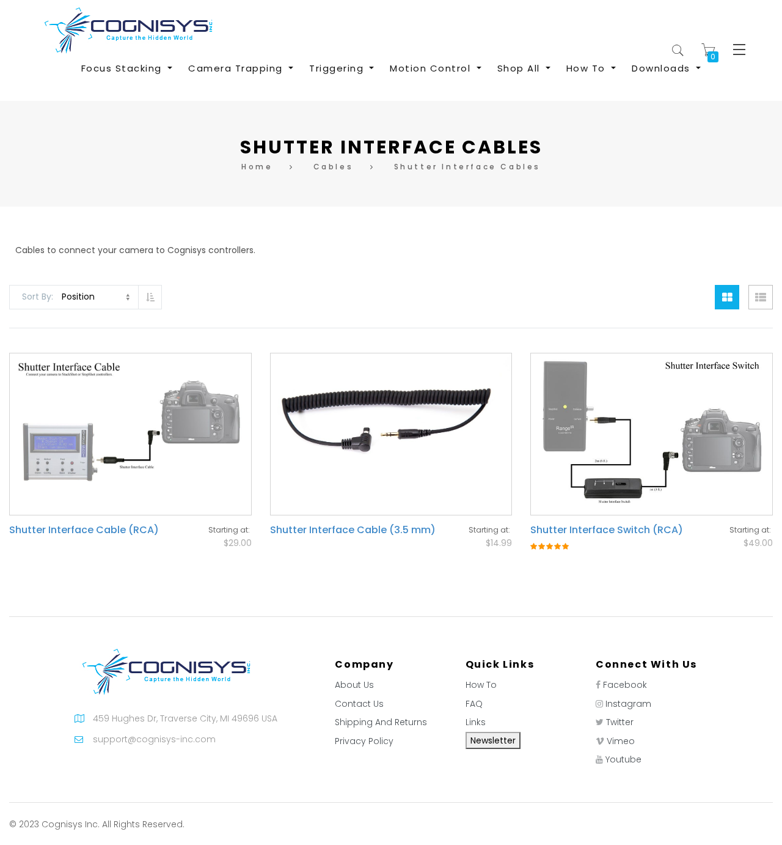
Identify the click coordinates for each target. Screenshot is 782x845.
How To (481, 685)
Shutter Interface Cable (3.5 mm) (353, 530)
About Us (354, 685)
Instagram (628, 704)
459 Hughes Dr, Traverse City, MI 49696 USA (185, 718)
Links (476, 722)
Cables (333, 166)
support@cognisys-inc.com (154, 739)
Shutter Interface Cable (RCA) (84, 530)
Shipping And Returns (381, 722)
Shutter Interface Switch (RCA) (606, 530)
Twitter (620, 722)
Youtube (623, 759)
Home (256, 166)
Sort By (36, 296)
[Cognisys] (128, 30)
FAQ (474, 704)
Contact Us (359, 704)
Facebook (625, 685)
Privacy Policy (364, 741)
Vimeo (621, 741)
